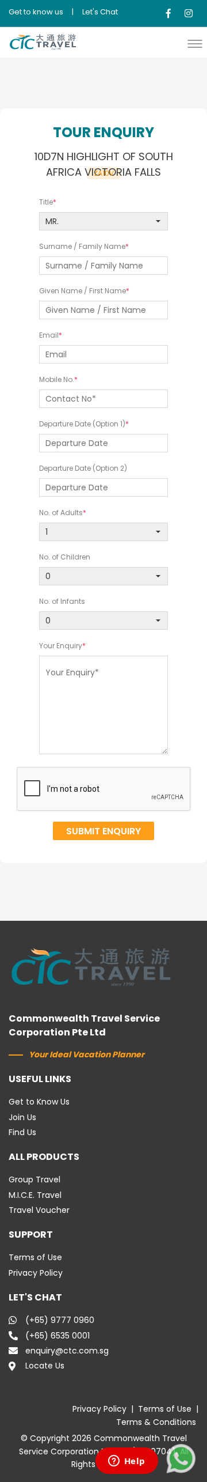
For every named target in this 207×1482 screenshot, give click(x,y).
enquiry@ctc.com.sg (67, 1350)
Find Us (22, 1132)
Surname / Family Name (82, 246)
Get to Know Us (39, 1101)
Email (49, 335)
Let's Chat (100, 11)
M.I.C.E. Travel (35, 1195)
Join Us (22, 1117)
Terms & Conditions (156, 1422)
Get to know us (36, 11)
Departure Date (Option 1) (82, 424)
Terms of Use (35, 1257)
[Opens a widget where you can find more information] (126, 1461)
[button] (198, 43)
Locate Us (44, 1365)
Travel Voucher (39, 1210)
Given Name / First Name (82, 291)
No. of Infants (62, 601)
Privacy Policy (36, 1273)
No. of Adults (61, 512)
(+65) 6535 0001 (57, 1335)
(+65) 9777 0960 (59, 1320)
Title (46, 202)
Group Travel (34, 1179)
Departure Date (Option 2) (83, 468)
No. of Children (64, 557)
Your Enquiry (60, 646)
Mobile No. (56, 379)
